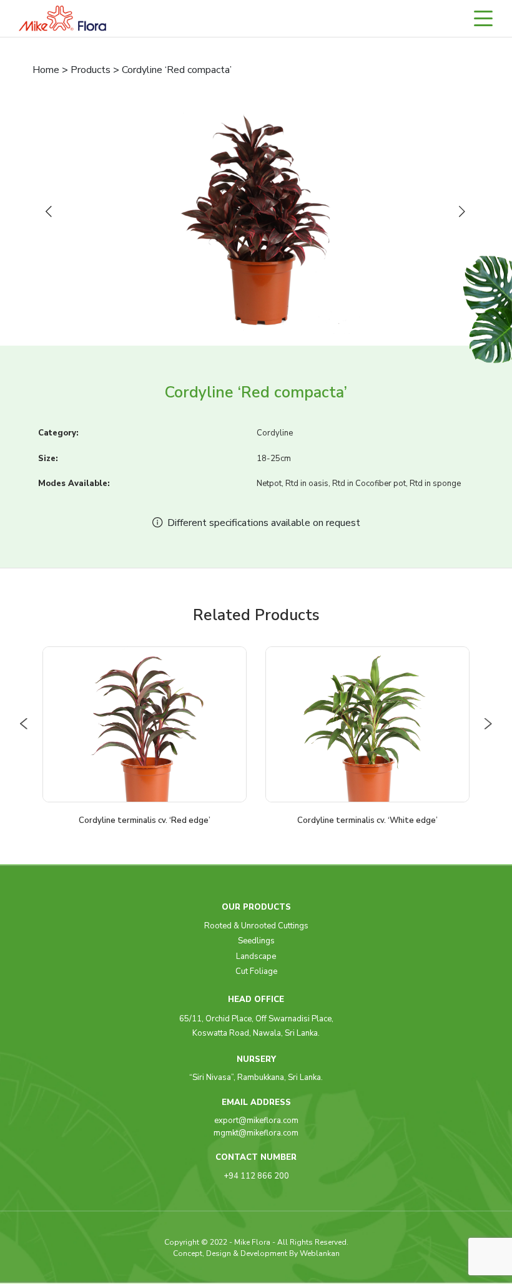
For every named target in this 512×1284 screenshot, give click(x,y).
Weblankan (320, 1253)
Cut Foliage (256, 971)
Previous (51, 212)
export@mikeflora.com (256, 1120)
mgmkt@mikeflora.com (256, 1133)
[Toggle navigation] (489, 18)
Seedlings (256, 940)
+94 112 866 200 (256, 1176)
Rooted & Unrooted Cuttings (256, 925)
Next (464, 212)
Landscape (256, 956)
